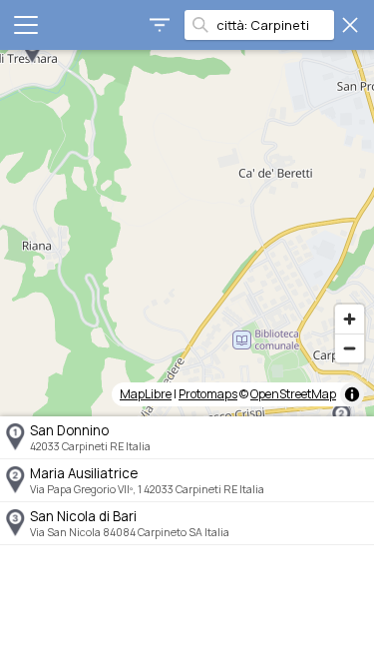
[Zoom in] (349, 319)
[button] (32, 50)
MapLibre (146, 393)
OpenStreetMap (293, 393)
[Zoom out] (349, 347)
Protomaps (208, 393)
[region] (187, 233)
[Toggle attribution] (352, 394)
